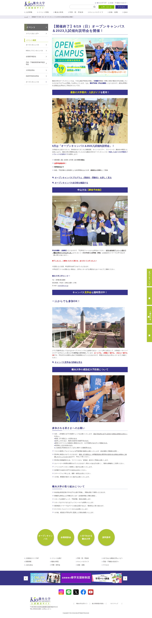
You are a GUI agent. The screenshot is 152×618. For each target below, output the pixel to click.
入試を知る (29, 565)
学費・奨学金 (55, 565)
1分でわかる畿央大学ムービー (113, 558)
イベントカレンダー (32, 33)
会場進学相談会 (31, 56)
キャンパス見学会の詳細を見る (68, 362)
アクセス (121, 7)
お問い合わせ (106, 7)
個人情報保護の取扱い (98, 603)
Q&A (126, 12)
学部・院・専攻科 (76, 12)
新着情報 (28, 561)
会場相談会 (66, 537)
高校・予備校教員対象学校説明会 (35, 63)
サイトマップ (114, 603)
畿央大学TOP (102, 3)
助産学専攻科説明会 (32, 76)
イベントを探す (56, 558)
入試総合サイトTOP (32, 558)
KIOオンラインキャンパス (34, 50)
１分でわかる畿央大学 (86, 537)
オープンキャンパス (32, 45)
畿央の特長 (59, 12)
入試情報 (29, 12)
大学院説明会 (30, 70)
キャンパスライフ (96, 12)
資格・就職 (113, 12)
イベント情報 (43, 12)
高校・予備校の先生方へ (119, 3)
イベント (30, 27)
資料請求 (106, 537)
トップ (26, 17)
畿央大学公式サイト (82, 603)
